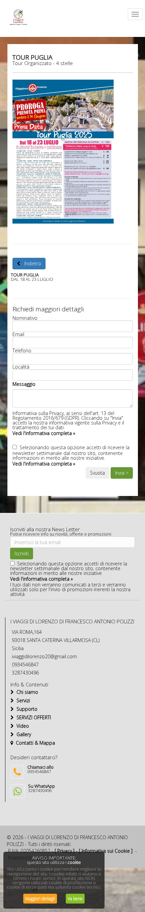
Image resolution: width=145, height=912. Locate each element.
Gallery (22, 734)
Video (21, 726)
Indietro (30, 263)
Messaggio (23, 384)
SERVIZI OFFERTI (32, 717)
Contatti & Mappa (34, 743)
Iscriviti (21, 553)
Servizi (22, 700)
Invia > (121, 473)
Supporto (25, 709)
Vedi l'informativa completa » (43, 433)
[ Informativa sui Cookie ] (106, 851)
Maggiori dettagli (40, 898)
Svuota (97, 473)
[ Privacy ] (65, 851)
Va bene (75, 898)
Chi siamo (26, 692)
